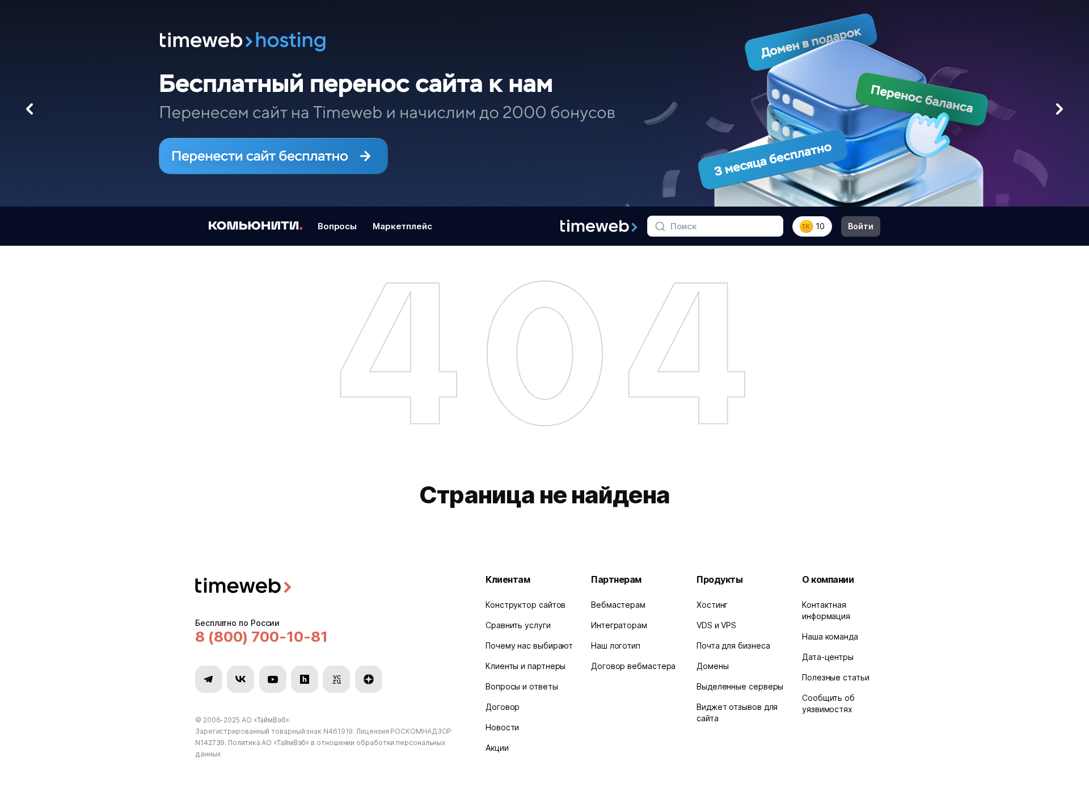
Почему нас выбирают (529, 645)
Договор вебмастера (633, 666)
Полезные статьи (835, 677)
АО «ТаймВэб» (265, 720)
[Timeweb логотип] (326, 587)
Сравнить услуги (518, 625)
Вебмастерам (618, 604)
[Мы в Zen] (368, 679)
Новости (502, 727)
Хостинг (712, 604)
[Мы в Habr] (304, 679)
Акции (497, 747)
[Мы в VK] (240, 679)
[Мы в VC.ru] (336, 679)
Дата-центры (828, 657)
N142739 (210, 742)
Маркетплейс (402, 226)
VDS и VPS (716, 625)
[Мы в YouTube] (272, 679)
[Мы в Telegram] (208, 679)
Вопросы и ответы (522, 686)
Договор (503, 707)
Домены (712, 666)
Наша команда (830, 636)
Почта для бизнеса (733, 645)
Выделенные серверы (740, 686)
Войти (860, 226)
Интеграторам (619, 625)
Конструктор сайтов (525, 604)
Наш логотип (615, 645)
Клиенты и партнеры (525, 666)
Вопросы (337, 226)
